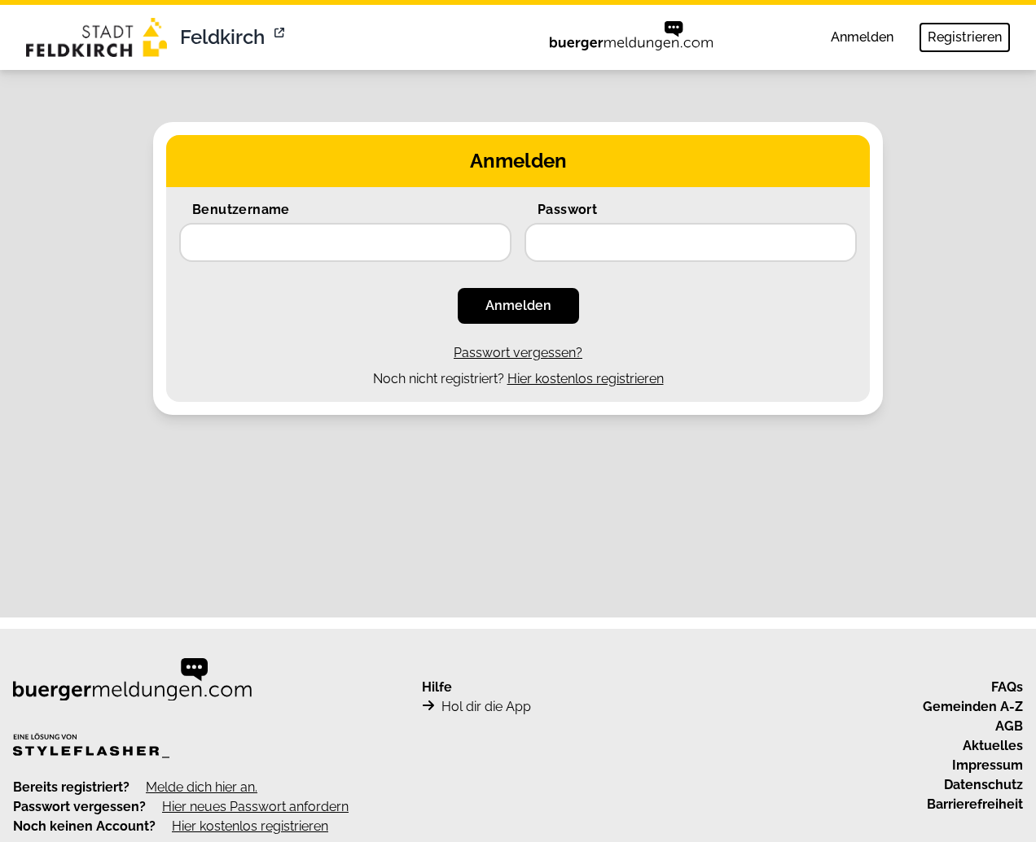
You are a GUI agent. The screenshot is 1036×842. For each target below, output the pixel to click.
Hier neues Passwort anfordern (255, 806)
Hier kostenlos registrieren (585, 378)
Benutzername (241, 209)
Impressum (987, 765)
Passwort (567, 209)
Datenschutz (983, 784)
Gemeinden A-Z (973, 706)
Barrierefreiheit (975, 804)
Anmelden (862, 37)
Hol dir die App (486, 706)
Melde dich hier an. (201, 787)
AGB (1009, 726)
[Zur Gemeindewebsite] (281, 37)
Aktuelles (993, 745)
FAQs (1007, 687)
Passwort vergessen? (518, 352)
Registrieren (965, 37)
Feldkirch (222, 37)
